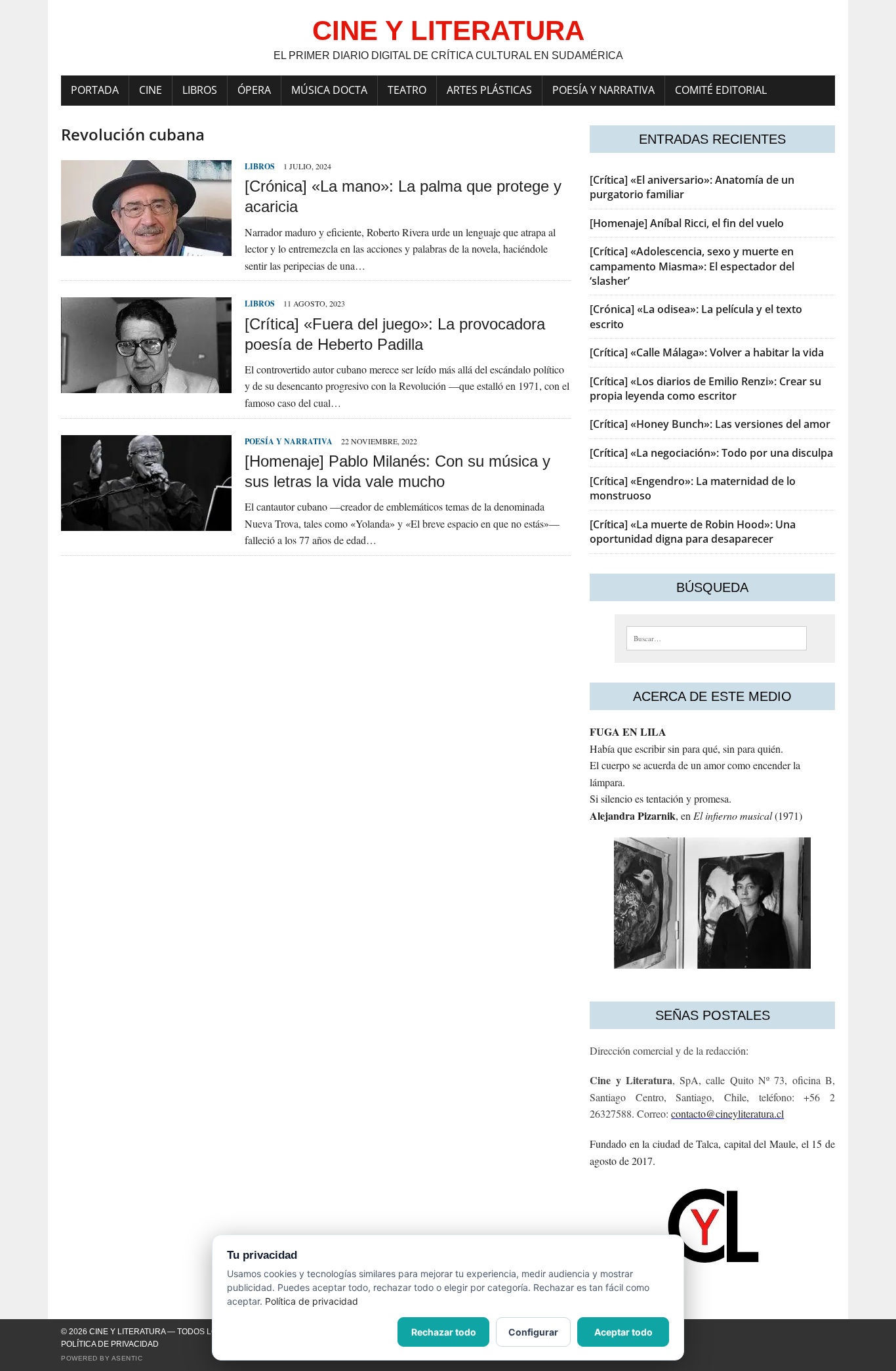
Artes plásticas (489, 90)
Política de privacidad (110, 1344)
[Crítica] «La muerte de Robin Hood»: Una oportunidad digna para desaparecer (693, 531)
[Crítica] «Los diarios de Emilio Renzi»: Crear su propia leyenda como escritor (705, 388)
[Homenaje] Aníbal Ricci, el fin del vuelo (687, 223)
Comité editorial (721, 90)
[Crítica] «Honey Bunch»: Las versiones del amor (710, 424)
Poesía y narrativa (603, 90)
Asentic (127, 1358)
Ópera (254, 90)
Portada (95, 90)
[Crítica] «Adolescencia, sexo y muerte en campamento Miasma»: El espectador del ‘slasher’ (692, 266)
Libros (199, 90)
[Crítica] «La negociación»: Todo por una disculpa (711, 453)
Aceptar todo (623, 1332)
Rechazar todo (443, 1332)
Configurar (533, 1332)
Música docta (329, 90)
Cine (150, 90)
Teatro (407, 90)
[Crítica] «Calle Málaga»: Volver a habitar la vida (707, 352)
